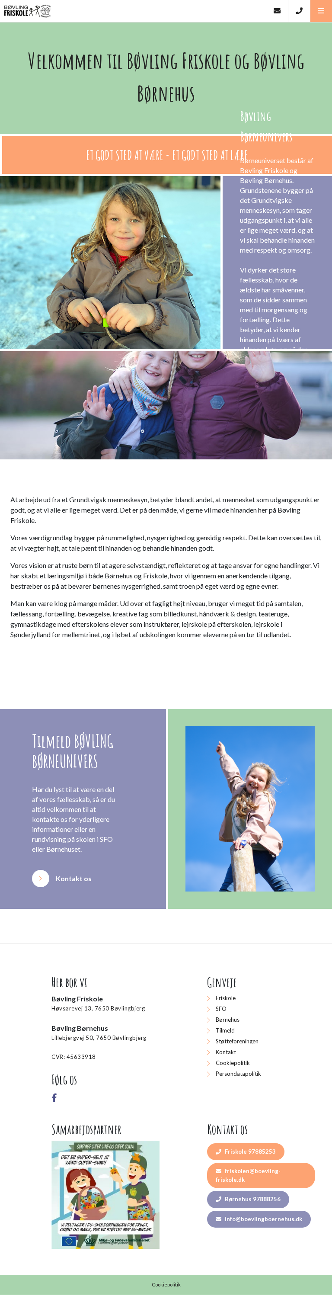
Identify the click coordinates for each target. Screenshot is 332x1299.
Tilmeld (225, 1030)
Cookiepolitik (233, 1062)
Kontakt (226, 1052)
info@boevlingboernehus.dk (262, 1219)
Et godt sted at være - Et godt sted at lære (167, 155)
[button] (321, 11)
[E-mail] (277, 11)
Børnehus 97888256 (252, 1199)
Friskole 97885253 (249, 1151)
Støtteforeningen (237, 1041)
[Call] (299, 11)
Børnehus (227, 1019)
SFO (221, 1008)
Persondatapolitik (238, 1073)
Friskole (226, 997)
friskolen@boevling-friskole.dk (248, 1175)
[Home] (133, 11)
